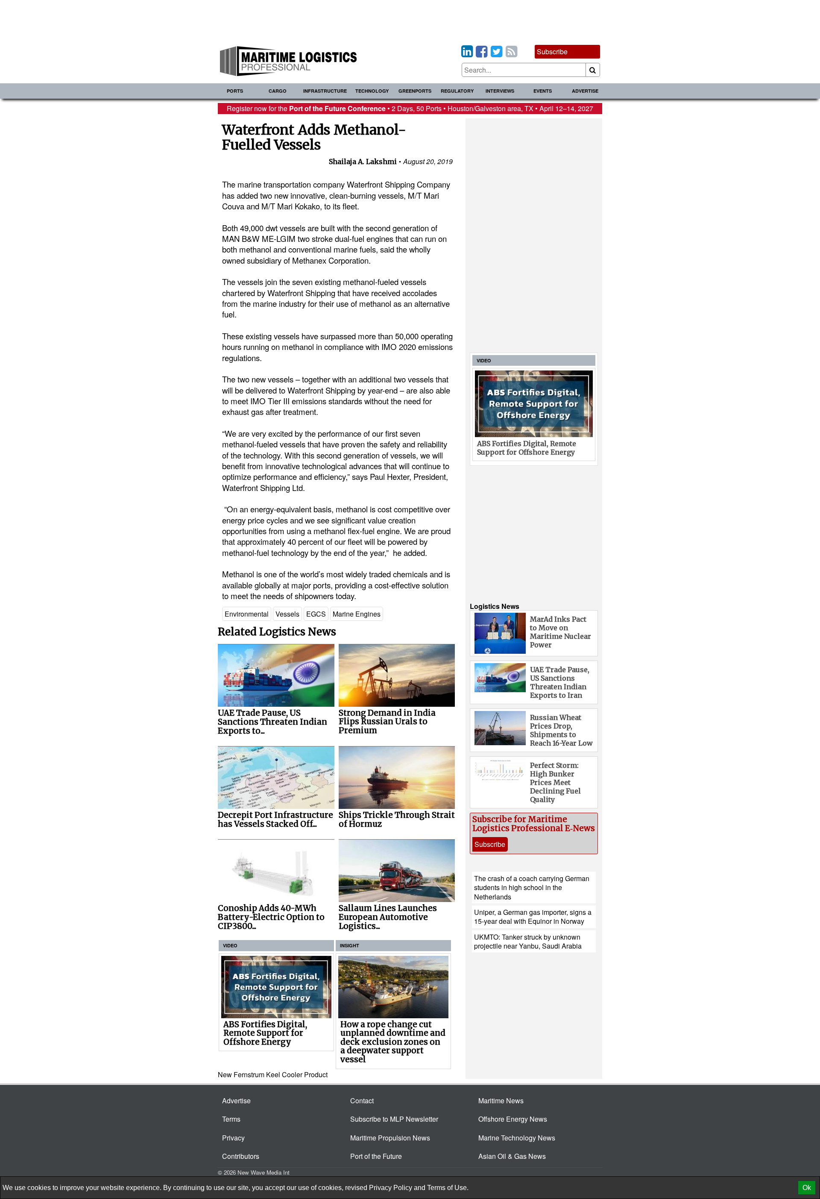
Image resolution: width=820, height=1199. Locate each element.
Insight (349, 945)
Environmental (247, 614)
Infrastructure (325, 91)
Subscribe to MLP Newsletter (394, 1119)
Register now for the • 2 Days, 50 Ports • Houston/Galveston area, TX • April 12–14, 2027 (410, 108)
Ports (235, 91)
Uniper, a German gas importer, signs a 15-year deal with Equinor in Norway (533, 916)
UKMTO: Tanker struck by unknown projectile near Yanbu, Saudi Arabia (528, 941)
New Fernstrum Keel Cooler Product (273, 1074)
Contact (362, 1100)
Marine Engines (357, 614)
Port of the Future (376, 1156)
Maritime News (501, 1100)
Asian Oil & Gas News (512, 1156)
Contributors (240, 1156)
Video (230, 945)
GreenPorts (414, 91)
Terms (231, 1119)
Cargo (278, 91)
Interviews (500, 91)
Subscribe (552, 51)
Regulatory (457, 91)
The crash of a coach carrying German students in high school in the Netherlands (531, 887)
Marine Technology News (516, 1138)
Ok (806, 1187)
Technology (372, 91)
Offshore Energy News (512, 1119)
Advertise (585, 91)
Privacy (233, 1138)
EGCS (316, 614)
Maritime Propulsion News (390, 1138)
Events (542, 91)
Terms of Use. (448, 1187)
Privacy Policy (390, 1187)
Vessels (287, 614)
